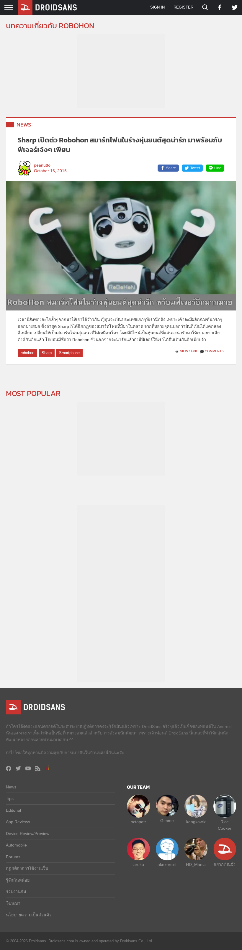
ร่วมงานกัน (16, 891)
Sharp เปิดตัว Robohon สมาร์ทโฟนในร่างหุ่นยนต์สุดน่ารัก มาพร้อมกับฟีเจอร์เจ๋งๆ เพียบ (120, 145)
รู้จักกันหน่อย (18, 880)
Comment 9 (214, 351)
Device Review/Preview (27, 833)
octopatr (138, 821)
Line (217, 168)
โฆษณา (13, 903)
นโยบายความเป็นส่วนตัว (28, 915)
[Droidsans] (47, 7)
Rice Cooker (224, 825)
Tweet (195, 168)
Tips (10, 798)
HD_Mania (196, 864)
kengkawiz (196, 821)
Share (171, 168)
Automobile (16, 845)
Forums (13, 856)
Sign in (157, 7)
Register (183, 7)
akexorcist (167, 864)
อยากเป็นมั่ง (225, 864)
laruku (138, 864)
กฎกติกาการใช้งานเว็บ (27, 868)
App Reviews (18, 821)
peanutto (42, 165)
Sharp (47, 353)
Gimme (167, 820)
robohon (27, 353)
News (24, 124)
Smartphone (69, 353)
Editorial (13, 810)
